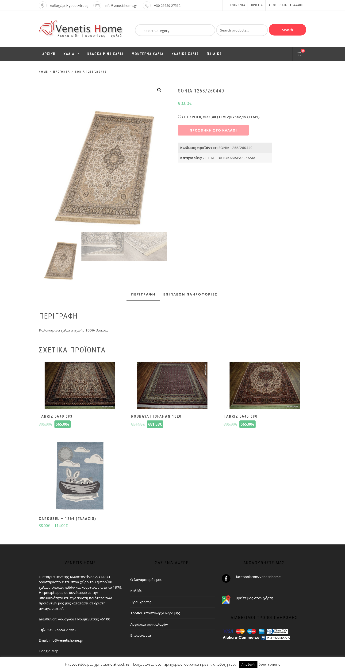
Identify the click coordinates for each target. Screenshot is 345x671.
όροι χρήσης (269, 664)
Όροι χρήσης (140, 601)
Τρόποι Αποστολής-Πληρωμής (155, 613)
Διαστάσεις (269, 115)
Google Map (48, 650)
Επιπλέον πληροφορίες (190, 294)
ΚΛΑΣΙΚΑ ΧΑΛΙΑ (185, 54)
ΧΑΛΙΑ (69, 54)
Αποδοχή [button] (248, 664)
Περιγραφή (143, 294)
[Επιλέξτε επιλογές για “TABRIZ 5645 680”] (265, 386)
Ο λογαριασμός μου (146, 579)
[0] (299, 54)
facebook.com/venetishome (258, 576)
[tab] (143, 294)
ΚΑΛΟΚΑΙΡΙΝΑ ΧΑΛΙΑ (105, 54)
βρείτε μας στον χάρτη (254, 597)
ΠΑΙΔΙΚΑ (214, 54)
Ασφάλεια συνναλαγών (149, 624)
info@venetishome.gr (121, 5)
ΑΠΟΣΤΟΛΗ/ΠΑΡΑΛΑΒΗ (286, 5)
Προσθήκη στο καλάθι (213, 130)
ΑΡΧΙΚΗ (49, 54)
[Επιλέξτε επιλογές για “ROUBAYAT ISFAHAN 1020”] (172, 386)
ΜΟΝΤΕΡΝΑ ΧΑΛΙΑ (148, 54)
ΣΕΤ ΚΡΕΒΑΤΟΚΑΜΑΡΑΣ (223, 157)
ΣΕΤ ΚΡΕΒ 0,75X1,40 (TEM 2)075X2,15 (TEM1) (221, 116)
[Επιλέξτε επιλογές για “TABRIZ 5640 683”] (80, 386)
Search (287, 29)
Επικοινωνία (235, 5)
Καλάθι (136, 590)
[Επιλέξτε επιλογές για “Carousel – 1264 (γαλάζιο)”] (80, 476)
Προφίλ (257, 5)
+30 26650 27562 (167, 5)
